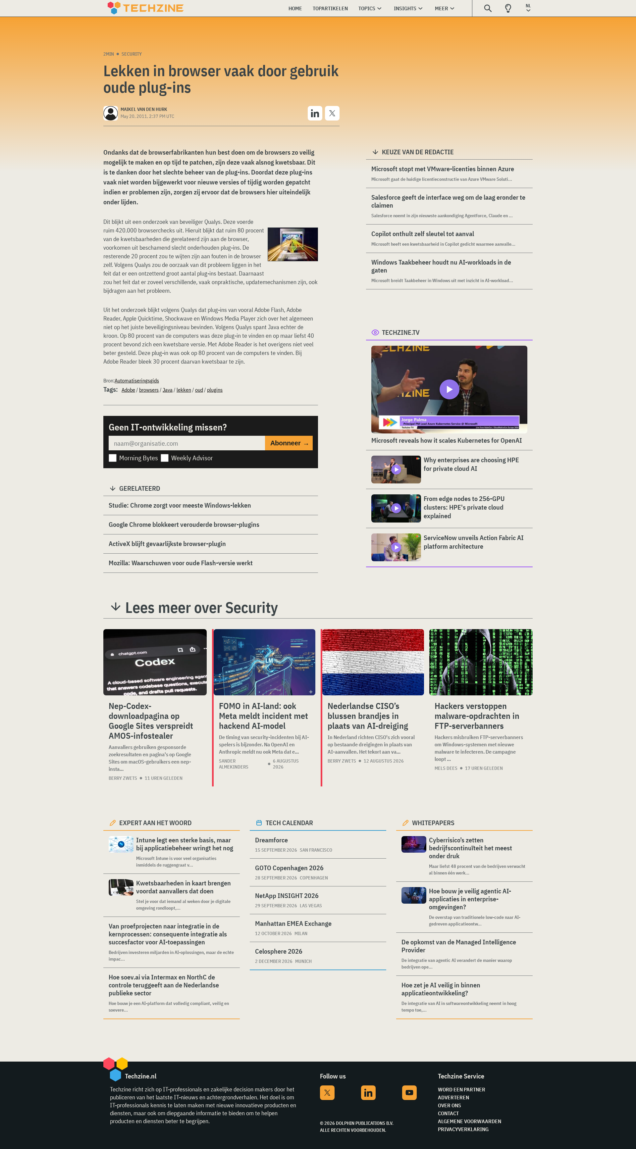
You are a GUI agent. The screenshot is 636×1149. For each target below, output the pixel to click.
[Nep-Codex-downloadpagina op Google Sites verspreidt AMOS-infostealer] (155, 662)
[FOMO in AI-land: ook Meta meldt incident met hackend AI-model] (264, 662)
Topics (366, 8)
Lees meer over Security (201, 607)
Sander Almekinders (233, 764)
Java (168, 389)
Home (295, 8)
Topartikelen (330, 8)
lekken (184, 389)
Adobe (128, 389)
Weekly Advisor (192, 457)
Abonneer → (289, 443)
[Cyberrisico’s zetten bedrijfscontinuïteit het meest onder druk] (413, 856)
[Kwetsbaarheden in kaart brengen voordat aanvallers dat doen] (121, 895)
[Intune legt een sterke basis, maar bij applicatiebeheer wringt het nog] (121, 852)
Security (132, 54)
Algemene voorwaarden (469, 1121)
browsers (149, 389)
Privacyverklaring (463, 1129)
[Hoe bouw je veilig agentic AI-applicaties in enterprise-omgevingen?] (413, 907)
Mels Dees (446, 768)
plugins (215, 389)
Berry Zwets (123, 778)
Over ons (449, 1105)
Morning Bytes (138, 457)
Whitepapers (433, 822)
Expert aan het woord (155, 822)
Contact (448, 1113)
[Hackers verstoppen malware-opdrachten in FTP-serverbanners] (481, 662)
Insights (405, 8)
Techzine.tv (401, 332)
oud (199, 389)
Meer (441, 8)
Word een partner (461, 1089)
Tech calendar (289, 822)
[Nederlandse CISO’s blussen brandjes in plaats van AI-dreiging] (373, 662)
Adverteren (453, 1097)
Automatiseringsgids (137, 380)
